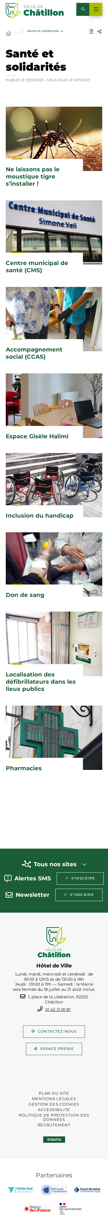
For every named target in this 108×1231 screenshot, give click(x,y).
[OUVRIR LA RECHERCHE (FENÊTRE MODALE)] (82, 9)
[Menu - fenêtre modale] (95, 9)
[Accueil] (8, 33)
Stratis (54, 1140)
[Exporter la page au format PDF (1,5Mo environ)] (91, 31)
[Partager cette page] (99, 31)
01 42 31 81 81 (58, 1009)
